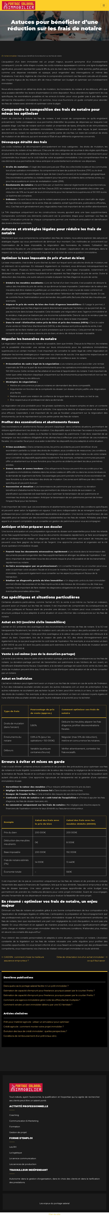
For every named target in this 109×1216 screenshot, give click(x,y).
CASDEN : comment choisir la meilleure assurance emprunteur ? (24, 959)
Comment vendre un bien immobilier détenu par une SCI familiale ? (38, 1004)
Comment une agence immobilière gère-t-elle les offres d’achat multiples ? (42, 1000)
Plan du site (54, 1214)
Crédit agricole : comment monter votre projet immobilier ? (34, 1026)
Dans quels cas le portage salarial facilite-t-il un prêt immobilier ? (36, 986)
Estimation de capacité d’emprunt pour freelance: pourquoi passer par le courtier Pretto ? (49, 990)
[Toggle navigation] (103, 5)
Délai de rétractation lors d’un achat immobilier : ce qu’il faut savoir (81, 959)
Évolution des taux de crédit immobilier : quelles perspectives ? (35, 1031)
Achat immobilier (10, 56)
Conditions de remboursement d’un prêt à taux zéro (30, 1036)
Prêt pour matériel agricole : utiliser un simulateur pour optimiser (36, 1022)
